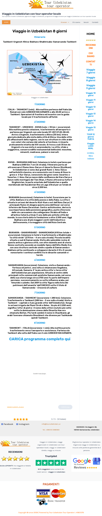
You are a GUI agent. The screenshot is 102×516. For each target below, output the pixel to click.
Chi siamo (76, 22)
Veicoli (86, 22)
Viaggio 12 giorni (91, 108)
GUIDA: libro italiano (90, 156)
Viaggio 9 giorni (90, 87)
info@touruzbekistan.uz (51, 424)
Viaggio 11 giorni (90, 101)
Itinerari (64, 22)
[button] (6, 22)
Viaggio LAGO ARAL (90, 146)
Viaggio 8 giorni (90, 79)
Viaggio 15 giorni (91, 128)
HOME (91, 34)
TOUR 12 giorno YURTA (91, 136)
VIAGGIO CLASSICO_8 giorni (15, 407)
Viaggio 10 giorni (91, 94)
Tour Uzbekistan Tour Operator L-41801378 (66, 512)
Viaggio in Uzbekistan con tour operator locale (31, 13)
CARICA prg (65, 407)
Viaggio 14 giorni (91, 121)
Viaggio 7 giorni (90, 71)
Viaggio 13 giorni (91, 114)
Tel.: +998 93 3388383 (51, 430)
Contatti (95, 22)
